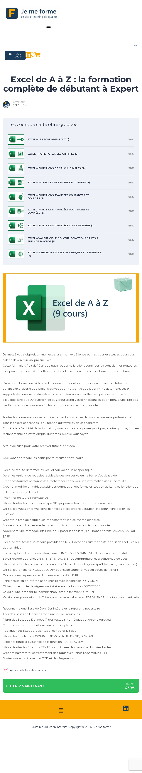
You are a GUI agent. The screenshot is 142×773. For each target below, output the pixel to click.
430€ (130, 688)
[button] (48, 28)
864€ (129, 683)
